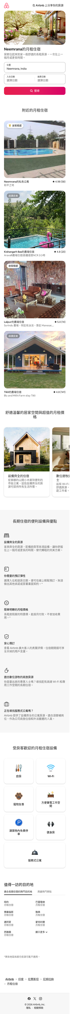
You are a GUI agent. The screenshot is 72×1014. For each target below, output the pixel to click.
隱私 (28, 1007)
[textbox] (19, 80)
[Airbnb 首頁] (6, 5)
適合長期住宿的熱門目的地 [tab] (18, 891)
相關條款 (38, 1007)
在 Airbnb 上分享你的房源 (47, 5)
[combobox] (35, 69)
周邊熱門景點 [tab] (45, 891)
